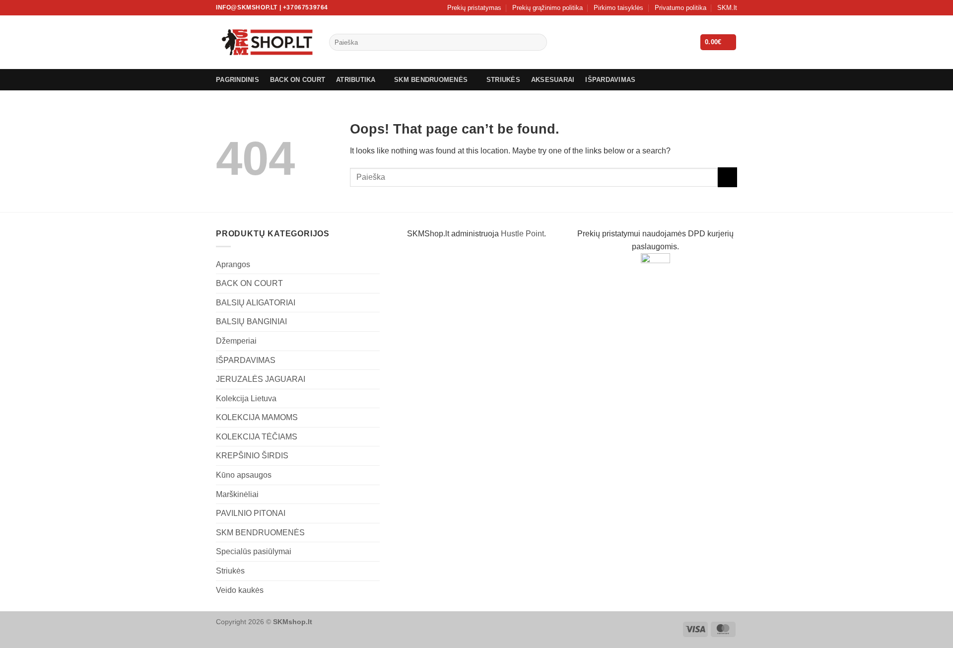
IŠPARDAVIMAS (610, 79)
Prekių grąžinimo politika (547, 7)
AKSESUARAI (553, 79)
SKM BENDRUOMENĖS (431, 79)
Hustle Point (522, 233)
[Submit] (537, 42)
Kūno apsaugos (244, 475)
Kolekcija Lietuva (246, 398)
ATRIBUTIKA (356, 79)
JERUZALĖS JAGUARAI (260, 379)
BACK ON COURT (297, 79)
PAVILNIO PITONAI (250, 513)
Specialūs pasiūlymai (253, 551)
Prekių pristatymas (474, 7)
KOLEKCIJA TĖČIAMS (256, 436)
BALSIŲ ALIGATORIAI (255, 302)
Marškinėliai (237, 494)
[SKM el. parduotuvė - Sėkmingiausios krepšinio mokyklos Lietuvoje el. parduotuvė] (265, 42)
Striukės (230, 571)
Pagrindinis (237, 79)
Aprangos (233, 264)
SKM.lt (727, 7)
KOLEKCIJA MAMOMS (257, 417)
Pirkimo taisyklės (618, 7)
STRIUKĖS (503, 79)
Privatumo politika (680, 7)
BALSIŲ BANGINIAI (251, 321)
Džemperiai (236, 341)
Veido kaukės (240, 590)
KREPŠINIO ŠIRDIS (252, 455)
